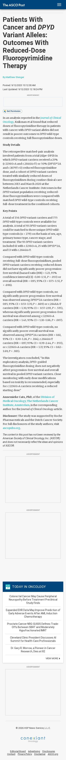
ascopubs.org (11, 428)
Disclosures (48, 751)
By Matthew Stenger (13, 77)
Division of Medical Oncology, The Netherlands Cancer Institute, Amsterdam (30, 401)
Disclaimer (39, 754)
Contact (11, 754)
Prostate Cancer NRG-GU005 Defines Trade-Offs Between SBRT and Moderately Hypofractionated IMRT (33, 627)
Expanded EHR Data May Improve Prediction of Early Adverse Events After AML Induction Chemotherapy (33, 613)
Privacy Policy (25, 754)
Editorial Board (18, 751)
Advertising (34, 751)
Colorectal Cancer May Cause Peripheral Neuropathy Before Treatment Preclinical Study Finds (33, 599)
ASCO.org (53, 754)
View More (52, 658)
